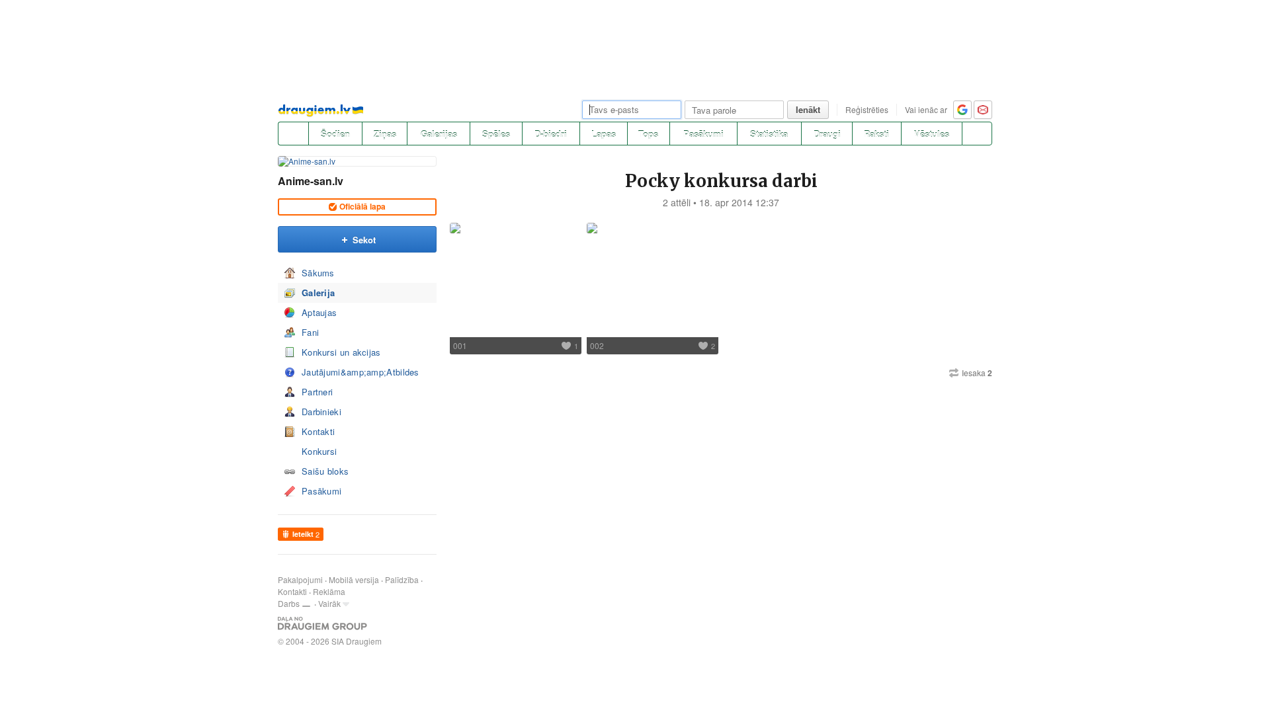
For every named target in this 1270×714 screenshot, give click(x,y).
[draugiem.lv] (293, 133)
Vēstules (931, 134)
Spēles (496, 134)
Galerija (318, 292)
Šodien (335, 134)
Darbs (289, 603)
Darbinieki (321, 411)
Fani (310, 332)
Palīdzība (402, 579)
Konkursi (319, 451)
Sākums (318, 272)
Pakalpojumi (300, 579)
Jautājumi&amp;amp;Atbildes (360, 372)
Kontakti (318, 431)
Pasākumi (703, 134)
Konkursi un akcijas (341, 352)
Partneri (317, 391)
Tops (648, 134)
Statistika (769, 134)
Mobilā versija (354, 579)
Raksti (876, 134)
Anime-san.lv (310, 180)
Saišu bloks (325, 471)
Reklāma (329, 591)
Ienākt (808, 109)
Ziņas (385, 134)
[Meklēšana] (977, 133)
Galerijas (439, 134)
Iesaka (977, 373)
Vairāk (329, 603)
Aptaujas (319, 312)
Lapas (603, 134)
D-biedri (550, 134)
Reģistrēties (866, 109)
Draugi (827, 134)
